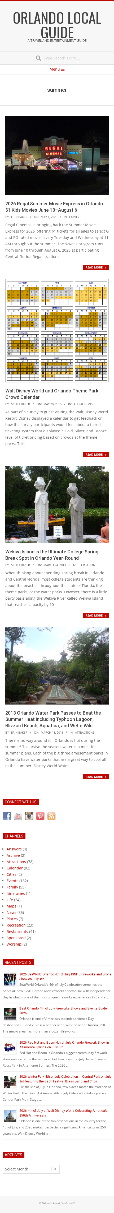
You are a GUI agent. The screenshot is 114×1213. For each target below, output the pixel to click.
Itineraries (16, 893)
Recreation (86, 565)
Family (74, 217)
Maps (11, 906)
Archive (13, 855)
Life (10, 899)
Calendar (15, 868)
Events (12, 880)
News (11, 912)
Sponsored (16, 937)
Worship (14, 944)
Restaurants (17, 931)
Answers (14, 848)
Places (12, 918)
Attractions (83, 404)
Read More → (96, 267)
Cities (11, 874)
